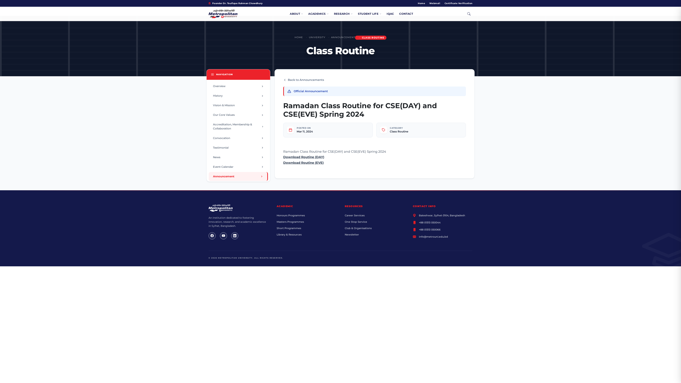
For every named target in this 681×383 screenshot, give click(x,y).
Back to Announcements (306, 80)
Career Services (355, 215)
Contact (406, 13)
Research (342, 13)
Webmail (434, 3)
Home (421, 3)
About (295, 13)
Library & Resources (289, 234)
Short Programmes (289, 228)
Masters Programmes (290, 221)
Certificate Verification (458, 3)
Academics (317, 13)
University (317, 37)
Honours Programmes (291, 215)
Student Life (368, 13)
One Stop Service (356, 221)
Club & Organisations (358, 228)
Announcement (343, 37)
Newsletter (352, 234)
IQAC (390, 13)
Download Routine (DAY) (303, 157)
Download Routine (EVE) (303, 163)
